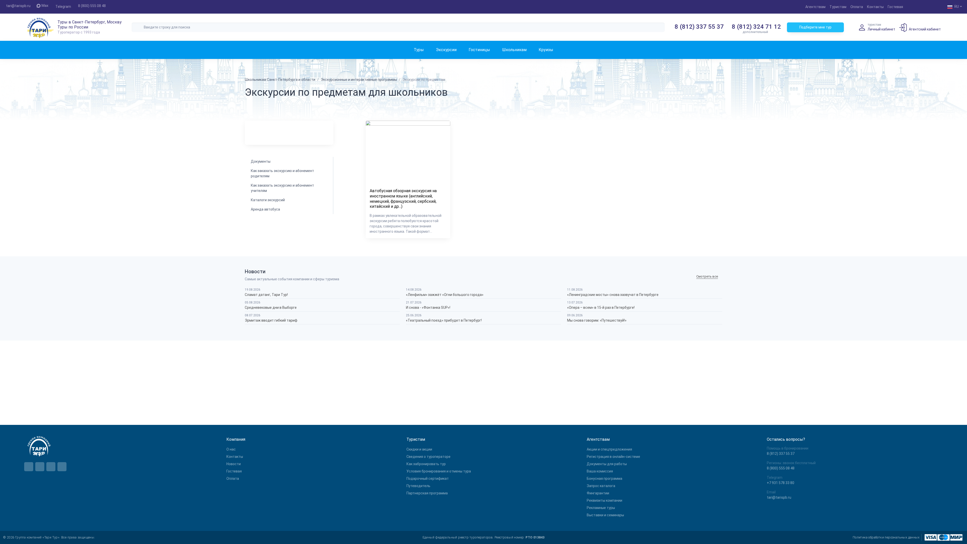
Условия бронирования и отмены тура (438, 471)
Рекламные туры (601, 508)
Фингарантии (598, 493)
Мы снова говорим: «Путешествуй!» (597, 320)
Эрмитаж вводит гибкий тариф (271, 320)
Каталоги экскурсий (268, 200)
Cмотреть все (707, 277)
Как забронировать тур (426, 464)
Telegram (63, 7)
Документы (260, 161)
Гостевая (895, 7)
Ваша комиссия (600, 471)
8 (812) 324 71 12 (756, 26)
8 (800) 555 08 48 (92, 6)
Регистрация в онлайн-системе (613, 457)
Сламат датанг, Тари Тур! (266, 295)
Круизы (546, 49)
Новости (233, 464)
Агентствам (815, 7)
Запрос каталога (601, 486)
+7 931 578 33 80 (780, 483)
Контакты (875, 7)
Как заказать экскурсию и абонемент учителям (282, 188)
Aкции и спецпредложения (609, 449)
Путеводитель (418, 486)
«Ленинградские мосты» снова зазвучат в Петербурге (613, 295)
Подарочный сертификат (427, 479)
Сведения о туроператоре (428, 457)
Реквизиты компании (604, 500)
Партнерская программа (427, 493)
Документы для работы (607, 464)
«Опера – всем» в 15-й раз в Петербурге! (601, 307)
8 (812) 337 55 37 (699, 26)
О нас (231, 449)
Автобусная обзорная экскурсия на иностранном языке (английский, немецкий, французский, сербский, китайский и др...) (403, 198)
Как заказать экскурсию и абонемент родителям (282, 173)
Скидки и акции (419, 449)
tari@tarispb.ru (18, 6)
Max (45, 6)
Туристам (838, 7)
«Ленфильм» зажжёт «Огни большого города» (445, 295)
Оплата (856, 7)
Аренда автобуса (265, 209)
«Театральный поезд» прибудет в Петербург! (444, 320)
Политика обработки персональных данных (886, 537)
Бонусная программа (604, 479)
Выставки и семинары (605, 515)
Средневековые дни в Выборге (271, 307)
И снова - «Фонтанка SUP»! (428, 307)
